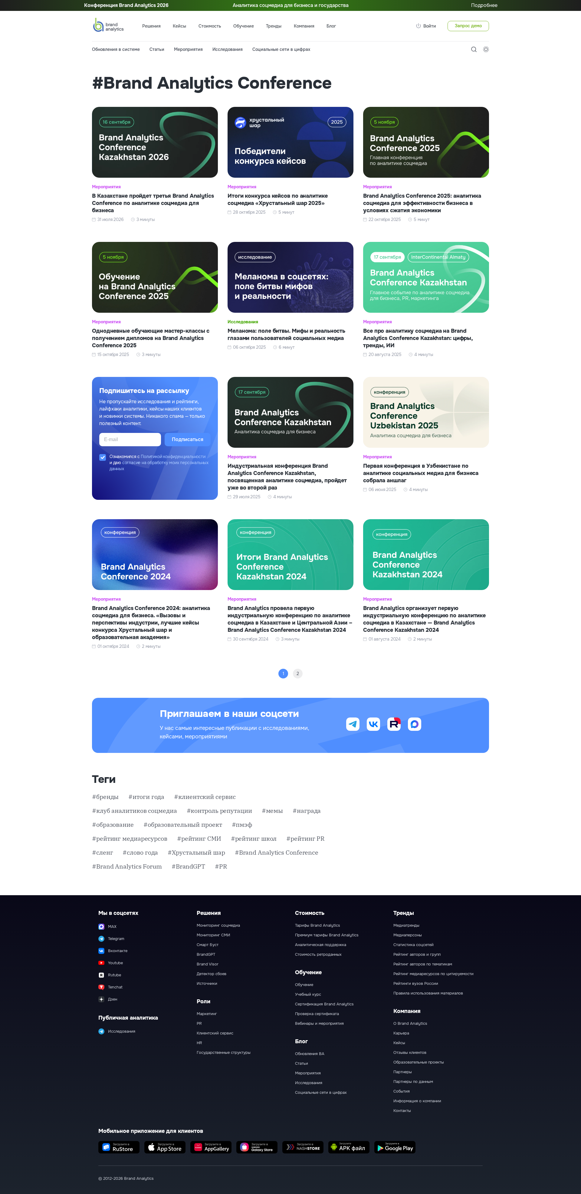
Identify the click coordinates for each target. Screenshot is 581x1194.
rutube (394, 724)
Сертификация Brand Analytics (324, 1004)
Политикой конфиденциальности (173, 456)
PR (199, 1023)
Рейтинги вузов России (415, 983)
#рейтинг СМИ (199, 838)
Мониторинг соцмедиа (218, 925)
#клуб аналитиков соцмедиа (134, 810)
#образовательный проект (182, 824)
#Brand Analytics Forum (127, 866)
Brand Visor (207, 964)
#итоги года (146, 797)
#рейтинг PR (305, 838)
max (414, 724)
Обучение (304, 984)
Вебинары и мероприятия (319, 1023)
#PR (221, 866)
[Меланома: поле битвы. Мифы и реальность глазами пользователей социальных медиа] (290, 300)
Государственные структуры (224, 1052)
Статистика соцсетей (413, 944)
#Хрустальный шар (196, 852)
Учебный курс (308, 994)
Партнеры (402, 1072)
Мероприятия (188, 49)
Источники (207, 983)
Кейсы (179, 26)
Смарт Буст (207, 944)
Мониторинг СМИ (213, 935)
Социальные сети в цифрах (281, 49)
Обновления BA (309, 1053)
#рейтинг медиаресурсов (129, 838)
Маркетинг (207, 1013)
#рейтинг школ (254, 838)
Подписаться (187, 439)
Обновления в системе (116, 49)
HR (199, 1043)
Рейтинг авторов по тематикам (422, 964)
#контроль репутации (219, 810)
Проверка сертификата (317, 1013)
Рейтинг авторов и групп (417, 954)
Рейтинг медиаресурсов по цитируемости (433, 973)
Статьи (156, 49)
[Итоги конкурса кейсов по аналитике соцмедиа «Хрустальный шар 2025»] (290, 165)
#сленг (102, 852)
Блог (331, 26)
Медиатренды (406, 925)
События (401, 1091)
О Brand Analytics (410, 1023)
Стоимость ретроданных (318, 954)
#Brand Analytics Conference (276, 852)
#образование (113, 824)
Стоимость (210, 26)
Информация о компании (417, 1101)
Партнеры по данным (413, 1081)
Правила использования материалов (428, 993)
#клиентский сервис (204, 797)
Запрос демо (468, 25)
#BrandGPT (188, 866)
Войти (429, 26)
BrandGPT (206, 954)
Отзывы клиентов (409, 1052)
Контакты (402, 1110)
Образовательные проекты (418, 1062)
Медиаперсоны (407, 935)
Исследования (227, 49)
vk (373, 724)
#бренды (105, 797)
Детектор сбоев (211, 973)
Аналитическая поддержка (320, 944)
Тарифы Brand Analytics (317, 925)
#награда (307, 810)
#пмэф (242, 824)
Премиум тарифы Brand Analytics (327, 935)
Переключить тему (486, 49)
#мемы (272, 810)
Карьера (401, 1033)
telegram (352, 724)
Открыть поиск (474, 49)
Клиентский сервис (215, 1033)
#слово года (140, 852)
